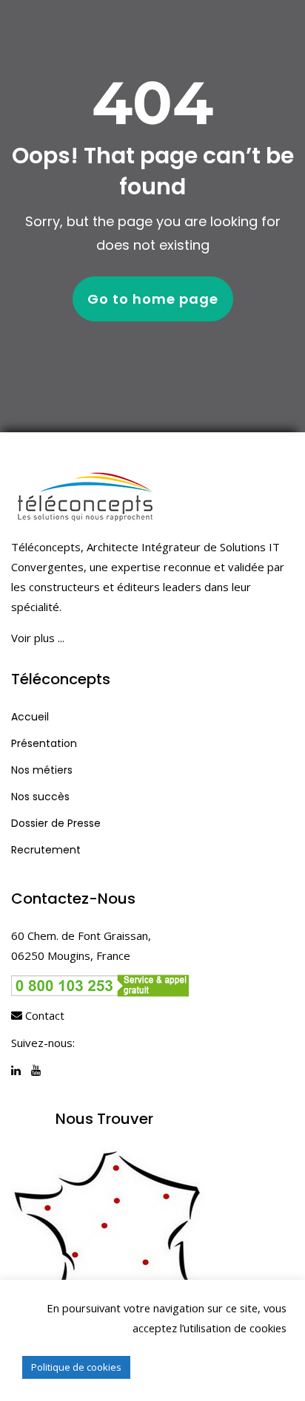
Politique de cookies (76, 1367)
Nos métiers (42, 770)
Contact (43, 1015)
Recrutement (46, 849)
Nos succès (40, 796)
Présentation (44, 743)
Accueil (30, 716)
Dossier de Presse (56, 823)
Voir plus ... (37, 637)
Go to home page (152, 299)
